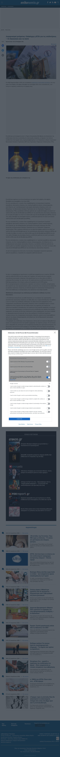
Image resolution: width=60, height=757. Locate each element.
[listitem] (30, 358)
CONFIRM (19, 418)
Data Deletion (22, 424)
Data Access (30, 424)
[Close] (55, 333)
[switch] (48, 362)
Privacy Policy (38, 424)
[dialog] (30, 378)
